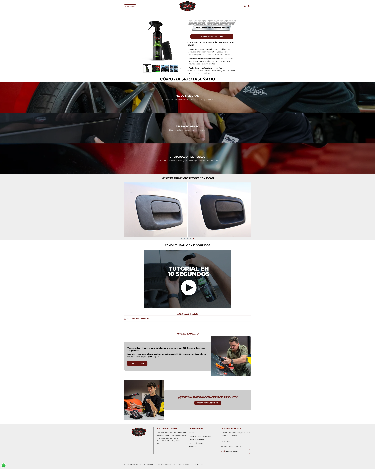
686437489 (227, 441)
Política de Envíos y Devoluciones (200, 436)
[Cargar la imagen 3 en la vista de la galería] (165, 68)
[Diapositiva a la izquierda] (141, 68)
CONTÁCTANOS (232, 451)
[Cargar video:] (187, 279)
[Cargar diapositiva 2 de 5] (184, 238)
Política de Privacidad (196, 440)
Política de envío (197, 464)
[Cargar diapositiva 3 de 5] (187, 238)
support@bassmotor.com (232, 446)
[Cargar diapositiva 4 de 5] (190, 238)
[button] (130, 6)
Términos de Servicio (196, 443)
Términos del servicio (181, 464)
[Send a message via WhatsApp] (3, 465)
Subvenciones (193, 446)
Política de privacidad (163, 464)
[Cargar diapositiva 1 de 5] (181, 238)
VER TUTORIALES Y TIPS (207, 403)
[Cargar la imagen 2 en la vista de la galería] (156, 68)
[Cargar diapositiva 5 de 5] (193, 238)
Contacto (192, 433)
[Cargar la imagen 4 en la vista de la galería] (174, 68)
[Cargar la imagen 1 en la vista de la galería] (147, 68)
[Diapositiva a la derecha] (180, 68)
